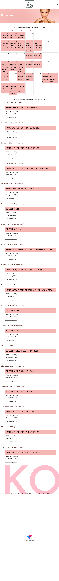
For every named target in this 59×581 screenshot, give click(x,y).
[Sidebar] (2, 176)
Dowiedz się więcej (11, 117)
